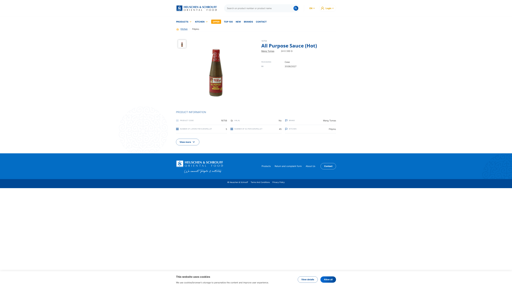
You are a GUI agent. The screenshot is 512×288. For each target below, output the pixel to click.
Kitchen (200, 21)
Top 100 (228, 21)
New (238, 21)
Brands (248, 21)
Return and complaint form (288, 166)
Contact (261, 21)
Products (182, 21)
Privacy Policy (278, 182)
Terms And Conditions (260, 182)
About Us (310, 166)
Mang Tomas (267, 51)
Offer (216, 21)
